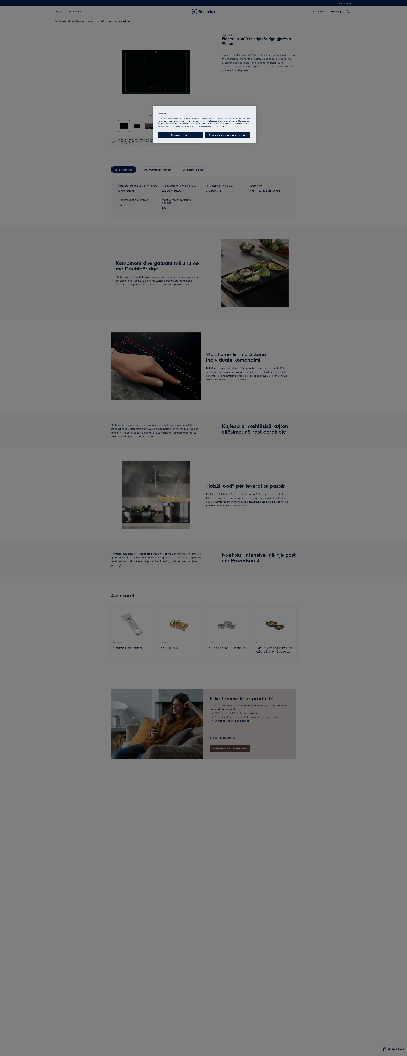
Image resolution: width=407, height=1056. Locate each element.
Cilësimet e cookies (180, 134)
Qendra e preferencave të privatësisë (227, 134)
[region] (204, 124)
